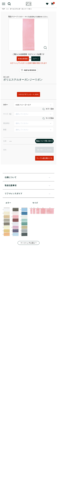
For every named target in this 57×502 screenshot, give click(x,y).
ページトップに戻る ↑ (28, 243)
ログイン (36, 59)
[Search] (10, 3)
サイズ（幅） (7, 114)
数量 (4, 129)
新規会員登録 (23, 59)
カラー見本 (49, 109)
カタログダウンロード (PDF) (28, 94)
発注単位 (6, 123)
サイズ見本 (49, 118)
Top (3, 9)
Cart (53, 3)
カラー (5, 105)
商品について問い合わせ (44, 141)
